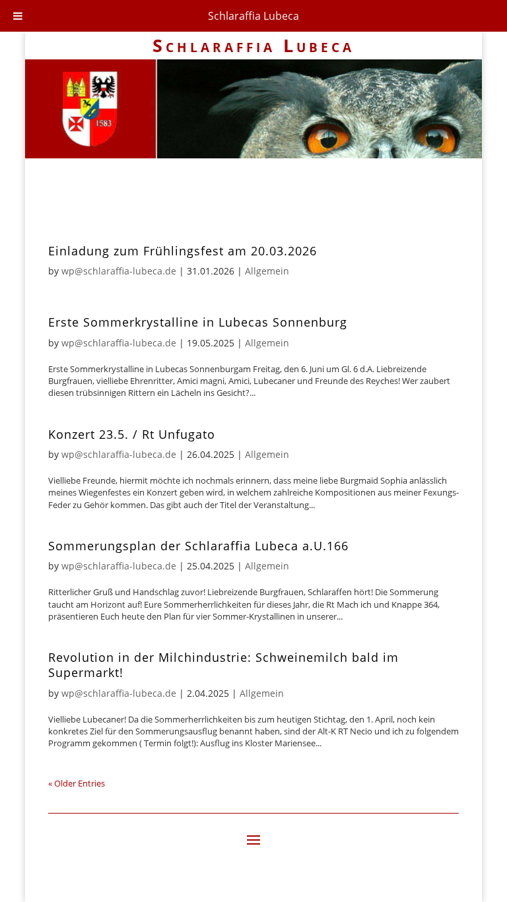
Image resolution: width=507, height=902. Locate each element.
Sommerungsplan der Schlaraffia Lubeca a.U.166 (198, 546)
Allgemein (267, 271)
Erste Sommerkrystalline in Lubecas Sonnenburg (197, 322)
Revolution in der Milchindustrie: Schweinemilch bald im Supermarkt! (223, 664)
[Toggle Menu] (18, 16)
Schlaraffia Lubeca (253, 16)
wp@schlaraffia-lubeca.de (118, 271)
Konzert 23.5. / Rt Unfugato (131, 434)
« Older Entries (76, 783)
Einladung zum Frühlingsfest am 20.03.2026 (182, 251)
